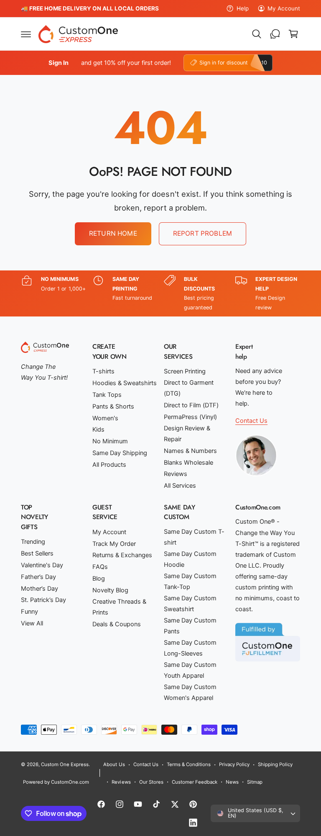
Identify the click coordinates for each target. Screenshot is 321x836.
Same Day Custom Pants (190, 626)
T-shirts (103, 371)
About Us (114, 764)
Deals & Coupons (116, 624)
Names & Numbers (190, 451)
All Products (109, 464)
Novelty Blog (110, 590)
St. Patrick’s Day (43, 600)
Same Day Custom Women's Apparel (190, 692)
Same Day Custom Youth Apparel (190, 670)
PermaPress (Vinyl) (190, 417)
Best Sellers (37, 553)
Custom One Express (65, 764)
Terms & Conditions (189, 764)
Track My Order (114, 544)
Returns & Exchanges (122, 555)
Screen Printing (185, 371)
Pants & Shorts (113, 406)
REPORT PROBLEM (202, 233)
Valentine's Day (42, 565)
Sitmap (254, 782)
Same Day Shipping (119, 453)
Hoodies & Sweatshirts (124, 383)
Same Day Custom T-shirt (194, 537)
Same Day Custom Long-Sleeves (190, 648)
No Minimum (110, 441)
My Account (284, 8)
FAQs (100, 567)
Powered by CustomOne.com (56, 782)
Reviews (175, 474)
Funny (29, 611)
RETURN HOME (113, 233)
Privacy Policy (234, 764)
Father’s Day (38, 577)
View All (32, 623)
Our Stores (151, 782)
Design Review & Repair (187, 433)
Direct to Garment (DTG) (189, 388)
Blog (98, 578)
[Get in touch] (275, 34)
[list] (160, 293)
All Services (180, 485)
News (232, 782)
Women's (105, 418)
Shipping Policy (275, 764)
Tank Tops (107, 395)
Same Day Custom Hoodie (190, 559)
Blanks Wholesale (188, 462)
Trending (33, 541)
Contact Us (251, 420)
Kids (98, 429)
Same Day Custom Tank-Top (190, 581)
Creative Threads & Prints (119, 607)
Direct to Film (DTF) (191, 405)
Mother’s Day (39, 588)
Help (242, 8)
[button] (26, 34)
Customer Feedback (194, 782)
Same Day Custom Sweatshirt (190, 603)
